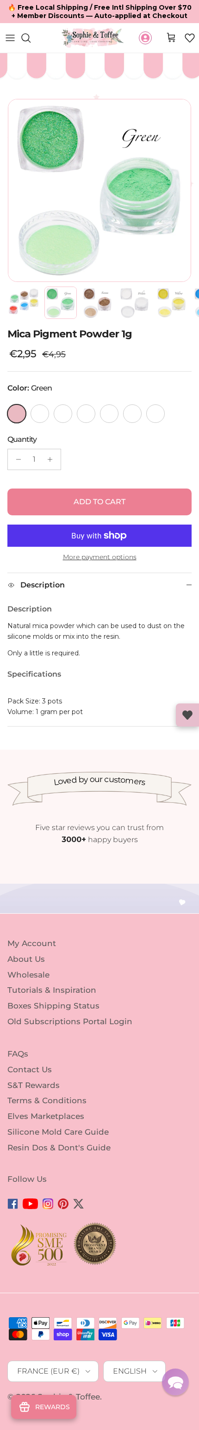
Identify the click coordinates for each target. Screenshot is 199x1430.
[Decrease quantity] (16, 459)
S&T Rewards (33, 1084)
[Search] (30, 38)
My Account (31, 943)
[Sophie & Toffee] (93, 38)
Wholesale (28, 974)
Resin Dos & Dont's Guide (59, 1147)
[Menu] (10, 38)
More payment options (100, 557)
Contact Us (29, 1069)
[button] (189, 38)
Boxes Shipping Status (53, 1005)
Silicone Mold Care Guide (58, 1132)
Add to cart (99, 501)
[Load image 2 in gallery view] (99, 190)
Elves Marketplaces (45, 1116)
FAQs (17, 1053)
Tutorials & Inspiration (51, 990)
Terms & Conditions (47, 1100)
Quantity (22, 439)
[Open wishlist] (187, 715)
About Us (26, 959)
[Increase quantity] (52, 459)
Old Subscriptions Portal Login (69, 1021)
